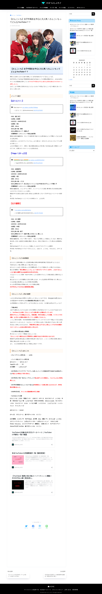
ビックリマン (71, 7)
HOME (51, 586)
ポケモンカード (81, 7)
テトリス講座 (20, 7)
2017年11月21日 (38, 163)
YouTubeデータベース (32, 7)
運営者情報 (75, 589)
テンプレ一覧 (53, 7)
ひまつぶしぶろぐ (53, 3)
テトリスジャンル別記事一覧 (31, 589)
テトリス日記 (62, 7)
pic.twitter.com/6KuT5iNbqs (30, 107)
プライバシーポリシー (57, 589)
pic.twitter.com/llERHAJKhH (36, 160)
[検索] (93, 14)
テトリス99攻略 (44, 7)
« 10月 (70, 79)
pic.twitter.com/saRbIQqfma (23, 210)
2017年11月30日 (38, 110)
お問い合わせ (67, 589)
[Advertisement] (36, 508)
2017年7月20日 (38, 213)
